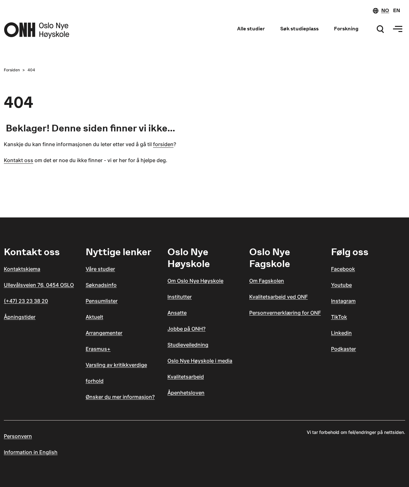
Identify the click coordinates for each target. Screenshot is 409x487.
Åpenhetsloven (185, 392)
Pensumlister (102, 301)
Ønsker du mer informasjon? (120, 397)
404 (31, 69)
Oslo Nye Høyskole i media (199, 360)
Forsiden (12, 69)
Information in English (31, 452)
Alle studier (251, 29)
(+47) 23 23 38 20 (26, 301)
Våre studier (100, 269)
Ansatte (177, 313)
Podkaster (343, 349)
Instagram (343, 301)
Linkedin (341, 333)
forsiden (163, 144)
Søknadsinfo (101, 285)
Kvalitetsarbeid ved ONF (278, 297)
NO (385, 10)
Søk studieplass (299, 29)
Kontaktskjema (22, 269)
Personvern (18, 436)
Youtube (341, 285)
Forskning (346, 29)
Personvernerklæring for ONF (285, 313)
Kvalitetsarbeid (185, 376)
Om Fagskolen (266, 281)
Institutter (179, 297)
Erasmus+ (98, 349)
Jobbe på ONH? (186, 329)
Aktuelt (94, 317)
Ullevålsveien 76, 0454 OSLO (39, 285)
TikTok (339, 317)
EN (396, 10)
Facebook (343, 269)
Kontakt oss (18, 160)
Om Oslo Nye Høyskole (195, 281)
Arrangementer (104, 333)
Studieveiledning (187, 345)
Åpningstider (19, 317)
